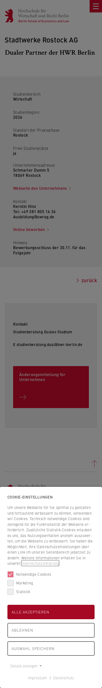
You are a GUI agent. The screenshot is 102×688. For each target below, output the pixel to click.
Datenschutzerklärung (40, 563)
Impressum (37, 677)
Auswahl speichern (33, 648)
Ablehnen (22, 630)
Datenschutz (63, 677)
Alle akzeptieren (30, 611)
